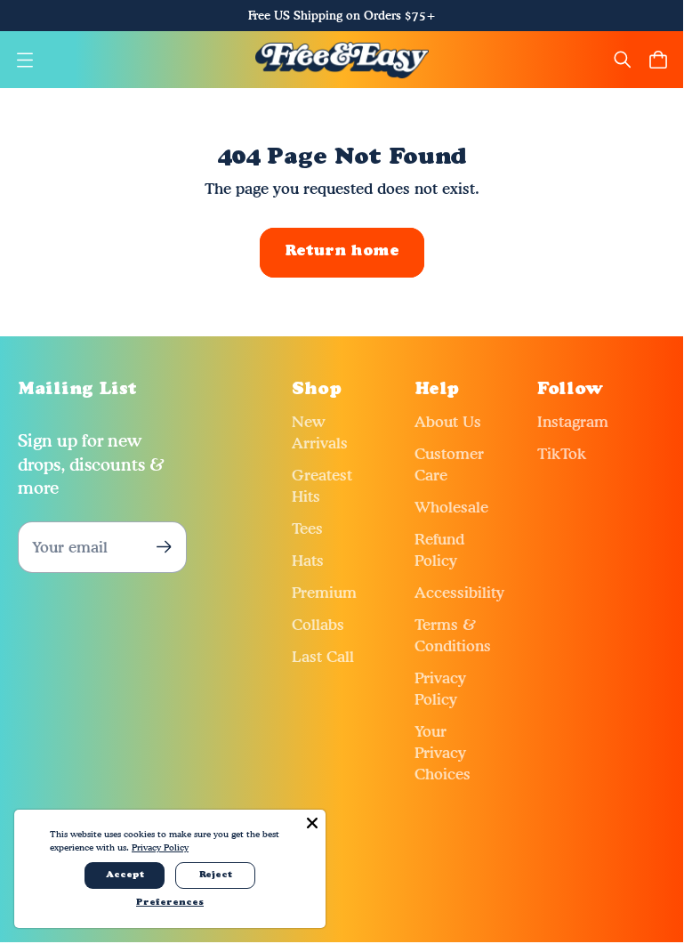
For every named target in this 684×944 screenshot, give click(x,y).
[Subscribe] (164, 546)
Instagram (572, 421)
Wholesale (451, 506)
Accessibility (459, 592)
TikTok (561, 453)
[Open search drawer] (622, 59)
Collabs (318, 624)
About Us (447, 421)
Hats (308, 560)
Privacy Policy (160, 847)
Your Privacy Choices (442, 752)
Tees (307, 528)
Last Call (323, 656)
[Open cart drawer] (658, 59)
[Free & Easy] (342, 59)
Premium (324, 592)
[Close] (312, 823)
